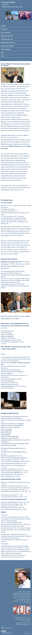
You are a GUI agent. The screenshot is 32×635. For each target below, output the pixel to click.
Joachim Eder (8, 2)
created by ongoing (27, 633)
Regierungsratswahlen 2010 (8, 42)
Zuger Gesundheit (5, 49)
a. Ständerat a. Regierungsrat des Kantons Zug (11, 6)
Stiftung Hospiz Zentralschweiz (9, 429)
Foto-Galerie (4, 29)
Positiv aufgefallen (5, 32)
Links (2, 53)
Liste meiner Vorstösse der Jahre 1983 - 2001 (16, 363)
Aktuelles (3, 26)
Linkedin (17, 318)
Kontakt (25, 10)
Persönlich (3, 59)
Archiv (2, 56)
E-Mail (29, 10)
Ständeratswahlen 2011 (7, 39)
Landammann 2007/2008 (7, 46)
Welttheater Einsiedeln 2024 (4, 438)
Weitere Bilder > (28, 20)
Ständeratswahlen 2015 (7, 36)
